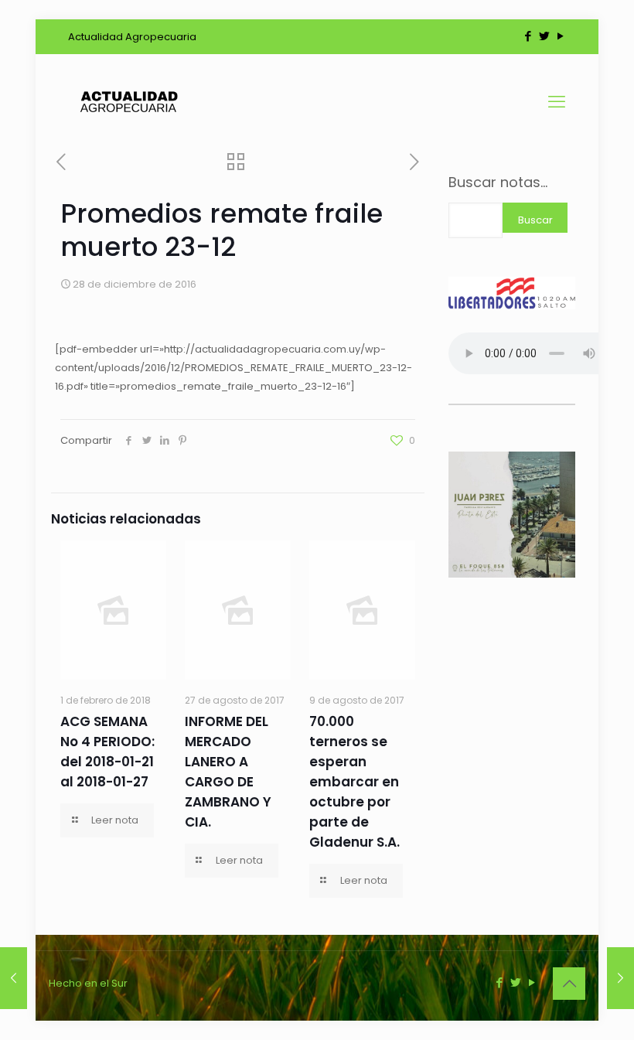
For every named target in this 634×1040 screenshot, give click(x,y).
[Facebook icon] (527, 36)
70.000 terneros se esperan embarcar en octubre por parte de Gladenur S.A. (354, 781)
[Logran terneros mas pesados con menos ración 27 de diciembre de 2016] (13, 978)
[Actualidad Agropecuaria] (128, 102)
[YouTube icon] (560, 36)
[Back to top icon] (569, 983)
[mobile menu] (557, 102)
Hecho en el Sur (88, 983)
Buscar (535, 220)
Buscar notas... (497, 182)
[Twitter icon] (544, 36)
